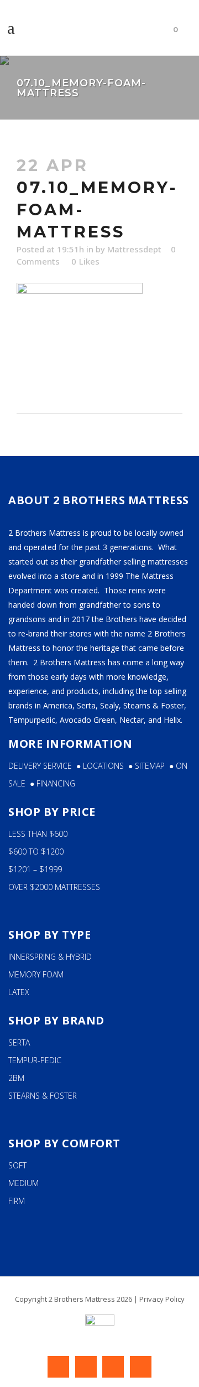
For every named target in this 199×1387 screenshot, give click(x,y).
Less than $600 (37, 834)
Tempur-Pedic (34, 1060)
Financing (55, 783)
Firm (16, 1200)
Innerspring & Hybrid (50, 956)
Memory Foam (36, 974)
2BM (16, 1078)
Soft (17, 1165)
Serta (19, 1042)
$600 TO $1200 (36, 851)
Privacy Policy (162, 1299)
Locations (105, 765)
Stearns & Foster (42, 1095)
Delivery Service (40, 765)
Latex (18, 992)
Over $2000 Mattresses (54, 887)
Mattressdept (134, 249)
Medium (23, 1183)
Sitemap (152, 765)
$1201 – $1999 (35, 869)
